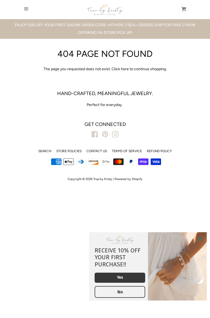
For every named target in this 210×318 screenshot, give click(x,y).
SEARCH (44, 151)
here (125, 69)
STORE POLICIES (68, 151)
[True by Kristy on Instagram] (115, 135)
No (120, 292)
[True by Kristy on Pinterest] (105, 135)
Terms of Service (127, 151)
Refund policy (159, 151)
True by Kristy (102, 179)
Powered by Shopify (128, 179)
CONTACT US (96, 151)
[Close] (200, 238)
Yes (120, 277)
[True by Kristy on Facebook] (94, 135)
